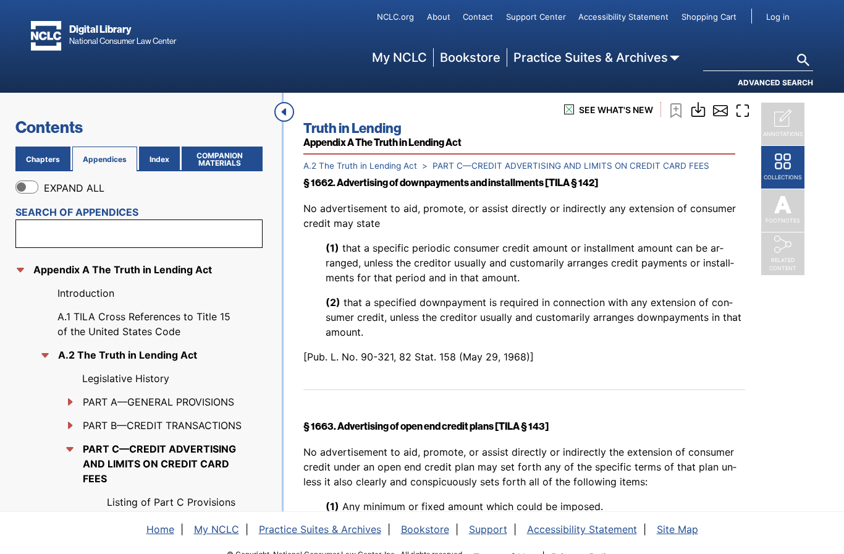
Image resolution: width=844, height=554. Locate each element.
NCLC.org (395, 17)
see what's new (616, 109)
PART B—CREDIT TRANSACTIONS (162, 425)
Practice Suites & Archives (590, 57)
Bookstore (470, 57)
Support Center (536, 17)
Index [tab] (159, 159)
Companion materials (227, 159)
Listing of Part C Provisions (171, 502)
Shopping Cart (709, 17)
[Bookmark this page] (676, 109)
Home (160, 529)
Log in (778, 17)
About (438, 17)
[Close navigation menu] (284, 112)
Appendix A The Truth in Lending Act (122, 269)
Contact (478, 17)
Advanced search (775, 82)
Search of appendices (76, 212)
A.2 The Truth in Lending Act (127, 355)
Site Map (677, 529)
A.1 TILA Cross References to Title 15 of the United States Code (143, 324)
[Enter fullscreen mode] (742, 109)
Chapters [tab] (43, 159)
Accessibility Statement (623, 17)
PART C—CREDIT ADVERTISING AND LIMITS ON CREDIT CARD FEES (159, 464)
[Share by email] (720, 109)
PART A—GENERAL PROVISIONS (158, 402)
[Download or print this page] (698, 108)
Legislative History (125, 378)
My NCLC (399, 57)
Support (488, 529)
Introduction (85, 293)
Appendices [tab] (105, 159)
